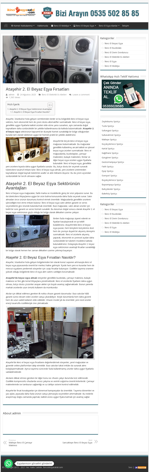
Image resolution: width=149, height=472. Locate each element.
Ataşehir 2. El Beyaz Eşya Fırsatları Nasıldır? (32, 112)
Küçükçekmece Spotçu (112, 144)
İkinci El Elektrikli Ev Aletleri (54, 94)
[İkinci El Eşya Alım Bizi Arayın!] (93, 12)
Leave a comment (81, 94)
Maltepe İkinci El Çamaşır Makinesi (20, 443)
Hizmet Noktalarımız (23, 25)
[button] (48, 105)
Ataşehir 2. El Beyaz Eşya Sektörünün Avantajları (30, 109)
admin (11, 94)
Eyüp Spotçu (107, 171)
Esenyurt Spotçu (109, 175)
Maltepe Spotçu (109, 139)
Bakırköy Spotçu (109, 193)
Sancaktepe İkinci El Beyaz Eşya (77, 441)
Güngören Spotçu (110, 157)
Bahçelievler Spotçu (111, 189)
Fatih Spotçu (107, 166)
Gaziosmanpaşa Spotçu (113, 162)
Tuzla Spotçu (108, 126)
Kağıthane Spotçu (110, 153)
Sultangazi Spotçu (110, 130)
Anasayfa (6, 25)
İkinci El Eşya (110, 61)
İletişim (125, 25)
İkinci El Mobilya (61, 25)
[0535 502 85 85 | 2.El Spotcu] (21, 11)
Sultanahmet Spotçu (111, 135)
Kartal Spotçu (108, 148)
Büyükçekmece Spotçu (112, 180)
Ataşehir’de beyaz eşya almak (21, 277)
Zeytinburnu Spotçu (111, 121)
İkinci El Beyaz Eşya (85, 25)
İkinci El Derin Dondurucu (116, 52)
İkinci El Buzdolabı (113, 48)
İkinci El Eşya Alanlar (108, 25)
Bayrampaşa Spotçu (111, 184)
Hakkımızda (42, 25)
